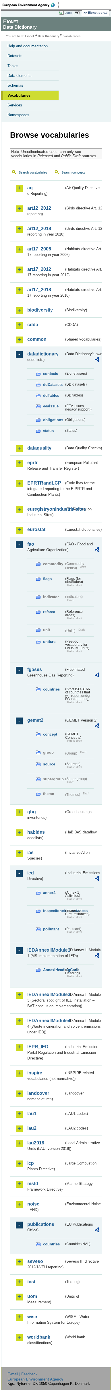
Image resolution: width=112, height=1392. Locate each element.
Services (14, 105)
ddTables (51, 395)
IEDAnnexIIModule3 (45, 994)
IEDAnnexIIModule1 (45, 950)
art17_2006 (39, 248)
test (31, 1281)
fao (30, 544)
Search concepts (73, 172)
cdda (32, 324)
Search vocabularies (33, 172)
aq (30, 187)
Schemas (15, 85)
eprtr (32, 462)
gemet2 (35, 720)
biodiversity (40, 310)
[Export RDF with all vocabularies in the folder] (97, 360)
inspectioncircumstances (53, 911)
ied (30, 872)
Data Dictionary (48, 36)
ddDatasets (53, 384)
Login (68, 12)
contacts (50, 374)
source (49, 764)
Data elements (19, 75)
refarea (49, 612)
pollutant (51, 929)
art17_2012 (39, 269)
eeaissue (51, 406)
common (37, 339)
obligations (53, 420)
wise (32, 1316)
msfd (32, 1183)
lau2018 (35, 1142)
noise (33, 1204)
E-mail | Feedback (22, 1374)
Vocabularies (18, 95)
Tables (12, 66)
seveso (35, 1261)
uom (32, 1296)
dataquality (39, 448)
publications (40, 1224)
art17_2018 (39, 289)
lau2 (31, 1128)
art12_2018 (39, 228)
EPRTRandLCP (44, 483)
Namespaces (18, 115)
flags (47, 579)
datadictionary (43, 353)
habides (36, 832)
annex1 (49, 893)
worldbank (38, 1337)
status (48, 431)
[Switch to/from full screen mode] (78, 13)
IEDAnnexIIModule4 (45, 1020)
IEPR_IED (38, 1046)
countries (51, 689)
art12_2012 (39, 208)
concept (50, 734)
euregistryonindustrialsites (45, 509)
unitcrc (49, 641)
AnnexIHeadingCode (53, 970)
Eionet (29, 36)
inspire (34, 1072)
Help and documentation (27, 46)
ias (30, 852)
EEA (31, 5)
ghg (31, 811)
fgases (34, 669)
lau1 (31, 1113)
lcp (30, 1163)
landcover (38, 1093)
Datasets (14, 56)
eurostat (36, 529)
